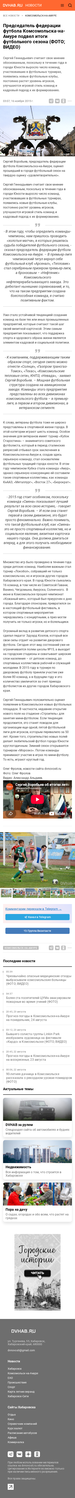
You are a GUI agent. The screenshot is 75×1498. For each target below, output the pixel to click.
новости (33, 5)
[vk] (19, 1454)
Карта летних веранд (21, 1391)
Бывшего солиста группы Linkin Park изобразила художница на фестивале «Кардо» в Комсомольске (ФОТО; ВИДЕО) (36, 1037)
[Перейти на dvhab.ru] (12, 5)
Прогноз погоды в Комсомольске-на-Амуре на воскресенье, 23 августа (37, 1057)
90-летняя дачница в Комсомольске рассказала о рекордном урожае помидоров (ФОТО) (39, 1077)
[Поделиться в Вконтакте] (57, 101)
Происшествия (17, 1382)
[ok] (37, 1454)
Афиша (12, 1437)
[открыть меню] (62, 5)
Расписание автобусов (22, 1432)
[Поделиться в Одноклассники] (63, 101)
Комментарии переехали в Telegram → (33, 909)
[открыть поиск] (70, 5)
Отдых (12, 1414)
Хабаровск (15, 1368)
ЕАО (10, 1377)
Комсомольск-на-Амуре (41, 15)
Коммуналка (16, 1442)
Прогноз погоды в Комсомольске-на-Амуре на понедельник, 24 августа (37, 1018)
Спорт (11, 1387)
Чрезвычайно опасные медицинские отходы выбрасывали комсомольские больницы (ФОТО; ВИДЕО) (38, 980)
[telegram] (10, 1454)
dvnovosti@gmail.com (21, 1350)
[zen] (28, 1454)
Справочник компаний (22, 1423)
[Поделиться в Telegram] (51, 101)
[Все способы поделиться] (69, 101)
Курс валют (15, 1428)
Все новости (11, 15)
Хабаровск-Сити (18, 1396)
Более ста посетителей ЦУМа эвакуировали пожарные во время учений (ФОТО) (38, 1000)
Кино (11, 1419)
